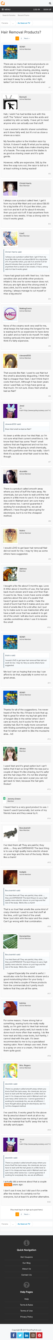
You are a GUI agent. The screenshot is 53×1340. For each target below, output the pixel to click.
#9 (49, 559)
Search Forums (9, 15)
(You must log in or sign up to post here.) (26, 1210)
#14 (49, 818)
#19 (49, 1130)
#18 (49, 1056)
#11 (49, 683)
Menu (7, 9)
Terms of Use (26, 1311)
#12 (49, 739)
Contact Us (26, 1275)
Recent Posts (23, 15)
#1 (50, 87)
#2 (49, 174)
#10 (49, 627)
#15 (49, 862)
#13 (49, 789)
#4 (49, 299)
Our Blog (26, 1263)
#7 (49, 462)
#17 (49, 993)
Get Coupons (26, 1257)
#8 (49, 521)
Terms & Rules (26, 1305)
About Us (26, 1269)
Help (26, 1299)
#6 (49, 396)
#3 (49, 224)
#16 (49, 926)
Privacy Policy (26, 1317)
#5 (49, 346)
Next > (27, 38)
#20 (49, 1202)
